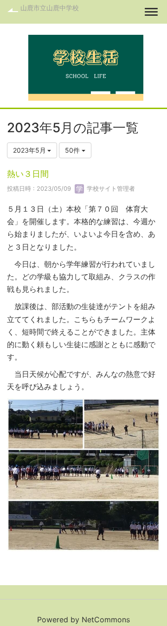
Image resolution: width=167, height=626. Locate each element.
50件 (73, 150)
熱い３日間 (28, 174)
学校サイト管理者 (110, 188)
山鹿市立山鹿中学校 (49, 8)
